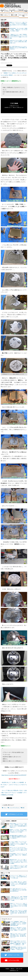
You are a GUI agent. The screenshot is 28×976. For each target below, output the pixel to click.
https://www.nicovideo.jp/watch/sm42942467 (14, 775)
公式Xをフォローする (13, 955)
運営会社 (12, 968)
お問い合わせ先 (19, 968)
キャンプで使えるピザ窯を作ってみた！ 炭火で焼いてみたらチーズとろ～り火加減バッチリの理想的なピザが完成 (14, 793)
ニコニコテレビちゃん (14, 807)
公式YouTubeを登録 (13, 960)
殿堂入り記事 (14, 15)
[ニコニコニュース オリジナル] (10, 5)
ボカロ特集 (12, 11)
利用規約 (7, 968)
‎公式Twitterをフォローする (15, 814)
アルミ (5, 807)
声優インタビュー (4, 15)
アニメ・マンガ (7, 11)
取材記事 (21, 10)
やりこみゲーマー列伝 (23, 15)
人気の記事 (2, 11)
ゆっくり (16, 10)
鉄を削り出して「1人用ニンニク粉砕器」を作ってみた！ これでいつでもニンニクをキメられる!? (14, 784)
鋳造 (23, 807)
